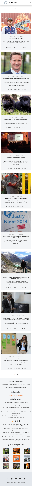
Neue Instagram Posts (16, 445)
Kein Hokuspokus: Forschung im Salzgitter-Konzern (16, 198)
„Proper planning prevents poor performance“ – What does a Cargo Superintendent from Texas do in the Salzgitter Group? (16, 318)
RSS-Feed (17, 421)
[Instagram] (12, 479)
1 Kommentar (18, 47)
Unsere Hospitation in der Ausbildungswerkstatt (13, 436)
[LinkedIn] (8, 479)
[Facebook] (20, 479)
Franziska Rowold (20, 76)
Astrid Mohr (19, 196)
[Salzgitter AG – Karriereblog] (10, 2)
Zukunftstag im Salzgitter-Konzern (21, 402)
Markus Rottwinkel (20, 155)
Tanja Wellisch (20, 36)
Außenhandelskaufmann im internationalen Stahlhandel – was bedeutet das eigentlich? (16, 79)
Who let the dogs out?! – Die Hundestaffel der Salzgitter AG (16, 119)
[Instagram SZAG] (6, 451)
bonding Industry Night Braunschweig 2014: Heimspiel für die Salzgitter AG (16, 237)
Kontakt (23, 482)
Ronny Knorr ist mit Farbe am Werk (16, 38)
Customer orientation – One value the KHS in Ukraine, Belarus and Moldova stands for (16, 277)
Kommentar (17, 89)
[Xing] (24, 479)
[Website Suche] (30, 2)
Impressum (17, 482)
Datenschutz (10, 482)
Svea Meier (19, 275)
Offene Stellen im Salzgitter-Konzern (16, 395)
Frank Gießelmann (19, 234)
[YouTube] (16, 479)
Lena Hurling (20, 117)
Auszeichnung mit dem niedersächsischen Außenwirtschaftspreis (16, 158)
